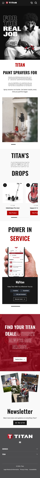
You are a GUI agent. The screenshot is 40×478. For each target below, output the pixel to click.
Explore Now (19, 359)
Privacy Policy (24, 469)
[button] (36, 3)
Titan (22, 466)
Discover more (19, 299)
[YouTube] (20, 442)
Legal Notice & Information (11, 469)
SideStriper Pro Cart (13, 208)
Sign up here (21, 423)
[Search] (36, 3)
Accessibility (32, 469)
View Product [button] (13, 213)
